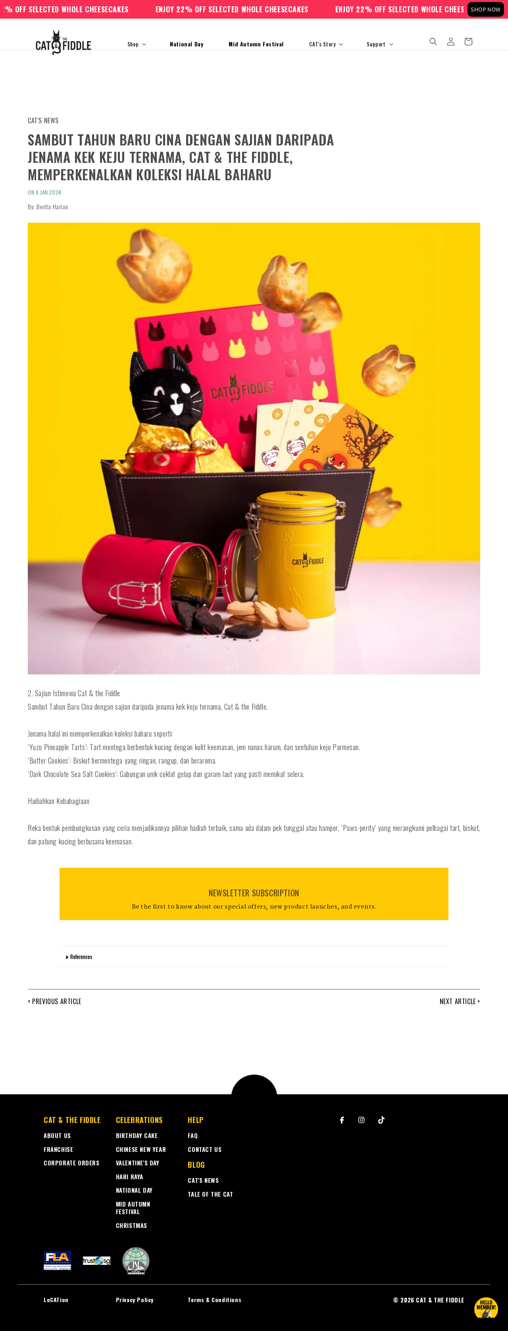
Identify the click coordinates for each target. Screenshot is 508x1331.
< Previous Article (54, 1001)
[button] (136, 44)
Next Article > (460, 1001)
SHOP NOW (486, 9)
